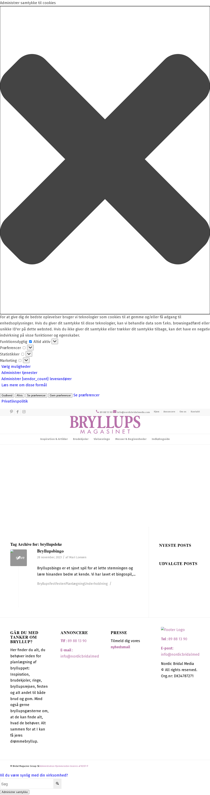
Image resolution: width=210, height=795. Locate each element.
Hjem (156, 411)
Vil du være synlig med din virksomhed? (34, 775)
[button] (105, 160)
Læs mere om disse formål (24, 385)
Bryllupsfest (46, 584)
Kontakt (195, 411)
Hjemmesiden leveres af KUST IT (71, 766)
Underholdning (96, 584)
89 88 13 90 (106, 412)
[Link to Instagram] (24, 412)
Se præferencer (36, 395)
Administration (47, 766)
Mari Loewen (77, 557)
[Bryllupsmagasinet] (105, 425)
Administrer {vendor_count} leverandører (36, 379)
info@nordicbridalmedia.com (133, 412)
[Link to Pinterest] (11, 412)
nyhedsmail (120, 647)
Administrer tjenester (19, 372)
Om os (182, 411)
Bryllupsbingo (50, 551)
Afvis (20, 395)
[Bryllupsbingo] (18, 557)
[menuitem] (156, 412)
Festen (60, 584)
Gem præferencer (60, 395)
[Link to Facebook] (18, 412)
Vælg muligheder (16, 366)
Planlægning (74, 584)
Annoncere (169, 411)
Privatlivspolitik (14, 401)
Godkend (7, 395)
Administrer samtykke (15, 792)
